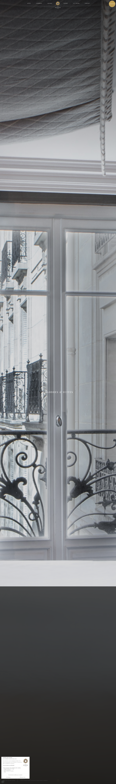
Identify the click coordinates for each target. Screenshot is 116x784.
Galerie (49, 3)
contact (87, 3)
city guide (76, 3)
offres (66, 3)
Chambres (39, 3)
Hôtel (29, 3)
